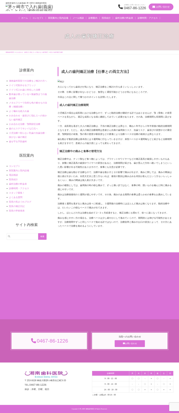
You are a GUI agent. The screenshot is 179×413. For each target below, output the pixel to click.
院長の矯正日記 (17, 206)
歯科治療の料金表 (124, 18)
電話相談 (13, 175)
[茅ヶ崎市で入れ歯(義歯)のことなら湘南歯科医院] (31, 8)
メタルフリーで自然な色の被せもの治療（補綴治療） (28, 105)
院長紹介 (106, 18)
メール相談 (78, 18)
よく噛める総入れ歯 (19, 111)
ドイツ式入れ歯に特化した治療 (24, 90)
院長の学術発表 (17, 210)
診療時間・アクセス (148, 18)
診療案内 (92, 18)
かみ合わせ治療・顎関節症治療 (24, 124)
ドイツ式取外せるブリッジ (22, 85)
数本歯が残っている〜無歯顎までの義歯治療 (28, 96)
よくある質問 (15, 197)
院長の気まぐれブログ (20, 202)
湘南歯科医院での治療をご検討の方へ (28, 81)
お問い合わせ (131, 343)
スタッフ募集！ (17, 193)
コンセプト (38, 18)
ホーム (24, 18)
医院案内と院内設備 (58, 18)
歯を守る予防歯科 (18, 141)
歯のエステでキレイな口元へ (23, 128)
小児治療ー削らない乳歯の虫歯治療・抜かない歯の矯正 (28, 135)
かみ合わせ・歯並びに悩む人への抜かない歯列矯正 (28, 117)
